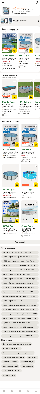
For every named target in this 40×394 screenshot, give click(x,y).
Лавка (12, 391)
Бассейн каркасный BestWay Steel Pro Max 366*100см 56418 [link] (29, 193)
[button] (3, 2)
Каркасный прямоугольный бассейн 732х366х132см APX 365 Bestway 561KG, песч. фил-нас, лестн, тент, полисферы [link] (9, 105)
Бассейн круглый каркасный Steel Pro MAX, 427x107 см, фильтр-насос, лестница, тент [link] (9, 229)
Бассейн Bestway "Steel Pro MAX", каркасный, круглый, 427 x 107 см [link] (25, 59)
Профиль (36, 391)
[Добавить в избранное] (14, 35)
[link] (20, 252)
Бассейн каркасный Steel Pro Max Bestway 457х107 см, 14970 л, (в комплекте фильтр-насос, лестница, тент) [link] (29, 153)
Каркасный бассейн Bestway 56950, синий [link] (10, 193)
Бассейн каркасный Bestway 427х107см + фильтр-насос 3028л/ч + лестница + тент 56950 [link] (9, 59)
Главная (4, 391)
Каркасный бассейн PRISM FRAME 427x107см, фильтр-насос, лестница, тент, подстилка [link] (28, 229)
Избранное (20, 391)
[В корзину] (14, 50)
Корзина (28, 391)
